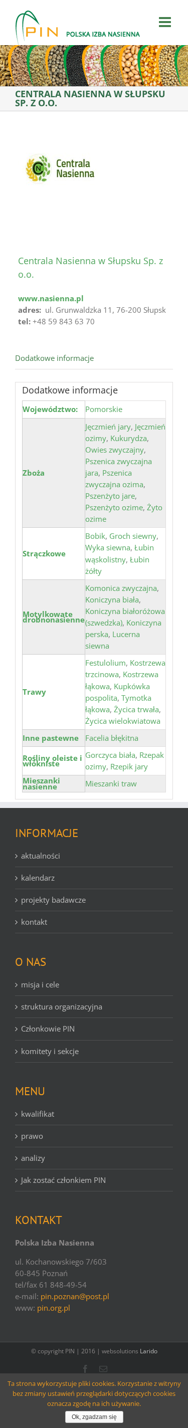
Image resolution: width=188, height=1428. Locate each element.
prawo (32, 1136)
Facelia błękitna (111, 738)
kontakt (34, 922)
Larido (148, 1351)
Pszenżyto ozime (114, 507)
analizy (33, 1158)
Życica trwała (136, 709)
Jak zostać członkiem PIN (63, 1180)
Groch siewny (132, 536)
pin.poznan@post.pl (75, 1296)
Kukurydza (128, 438)
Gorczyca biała (110, 755)
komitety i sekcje (50, 1051)
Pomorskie (103, 409)
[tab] (94, 358)
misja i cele (40, 984)
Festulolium (105, 663)
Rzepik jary (129, 766)
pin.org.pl (53, 1308)
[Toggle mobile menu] (166, 22)
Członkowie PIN (48, 1029)
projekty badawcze (53, 900)
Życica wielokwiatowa (122, 721)
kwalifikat (37, 1114)
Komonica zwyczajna (121, 588)
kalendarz (38, 878)
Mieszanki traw (111, 783)
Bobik (95, 536)
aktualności (40, 856)
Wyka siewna (107, 547)
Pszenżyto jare (110, 496)
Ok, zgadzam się (94, 1416)
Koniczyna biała (112, 599)
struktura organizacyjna (61, 1006)
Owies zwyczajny (114, 450)
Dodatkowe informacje (54, 358)
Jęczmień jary (108, 427)
